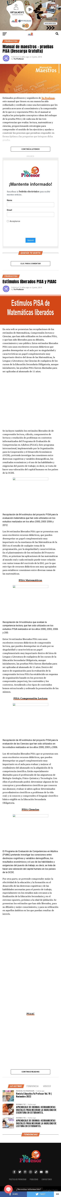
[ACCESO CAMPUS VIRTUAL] (30, 29)
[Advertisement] (30, 403)
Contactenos (47, 1179)
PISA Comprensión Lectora (30, 698)
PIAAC (30, 1013)
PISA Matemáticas (30, 580)
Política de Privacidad (17, 1179)
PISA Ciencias (30, 809)
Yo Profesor (19, 59)
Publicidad (34, 1179)
